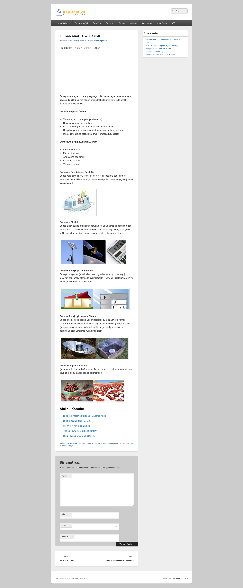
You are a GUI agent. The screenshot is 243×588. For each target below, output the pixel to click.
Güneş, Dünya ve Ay (154, 51)
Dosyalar (110, 23)
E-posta (65, 525)
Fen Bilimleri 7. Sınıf (73, 443)
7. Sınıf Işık (96, 443)
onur (84, 40)
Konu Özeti (162, 23)
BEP (173, 23)
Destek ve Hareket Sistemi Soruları (160, 54)
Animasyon (147, 23)
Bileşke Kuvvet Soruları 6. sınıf (158, 48)
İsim (63, 514)
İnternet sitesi (67, 536)
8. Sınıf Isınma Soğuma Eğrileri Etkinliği (162, 45)
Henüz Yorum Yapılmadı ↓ (98, 40)
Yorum (65, 475)
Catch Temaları (182, 578)
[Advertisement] (97, 73)
